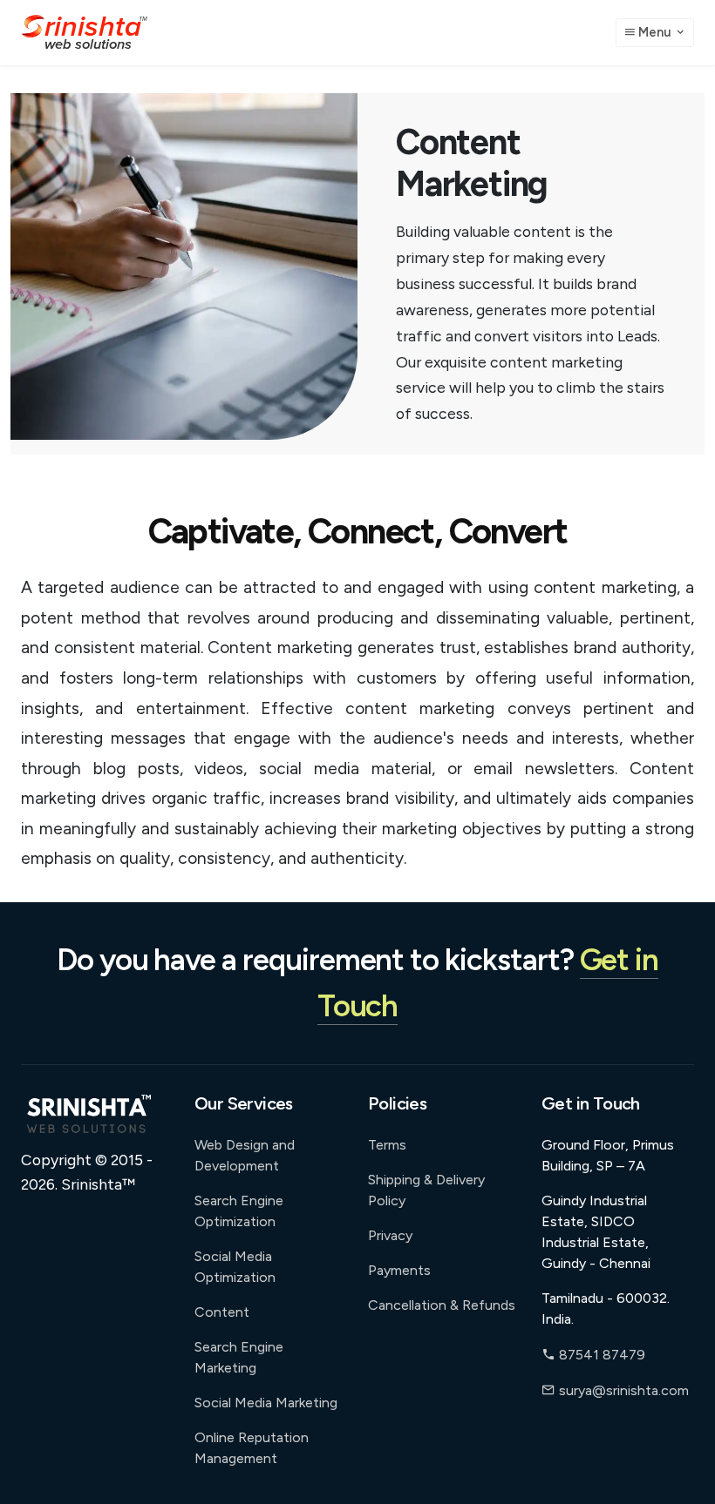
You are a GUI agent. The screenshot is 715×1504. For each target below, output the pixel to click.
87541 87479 (600, 1354)
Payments (399, 1270)
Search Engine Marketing (238, 1357)
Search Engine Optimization (238, 1211)
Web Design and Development (244, 1155)
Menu (655, 32)
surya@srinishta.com (624, 1390)
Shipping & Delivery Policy (426, 1190)
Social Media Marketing (265, 1402)
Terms (387, 1144)
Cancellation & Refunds (441, 1305)
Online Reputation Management (251, 1448)
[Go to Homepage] (84, 32)
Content (221, 1312)
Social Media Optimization (235, 1266)
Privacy (390, 1235)
